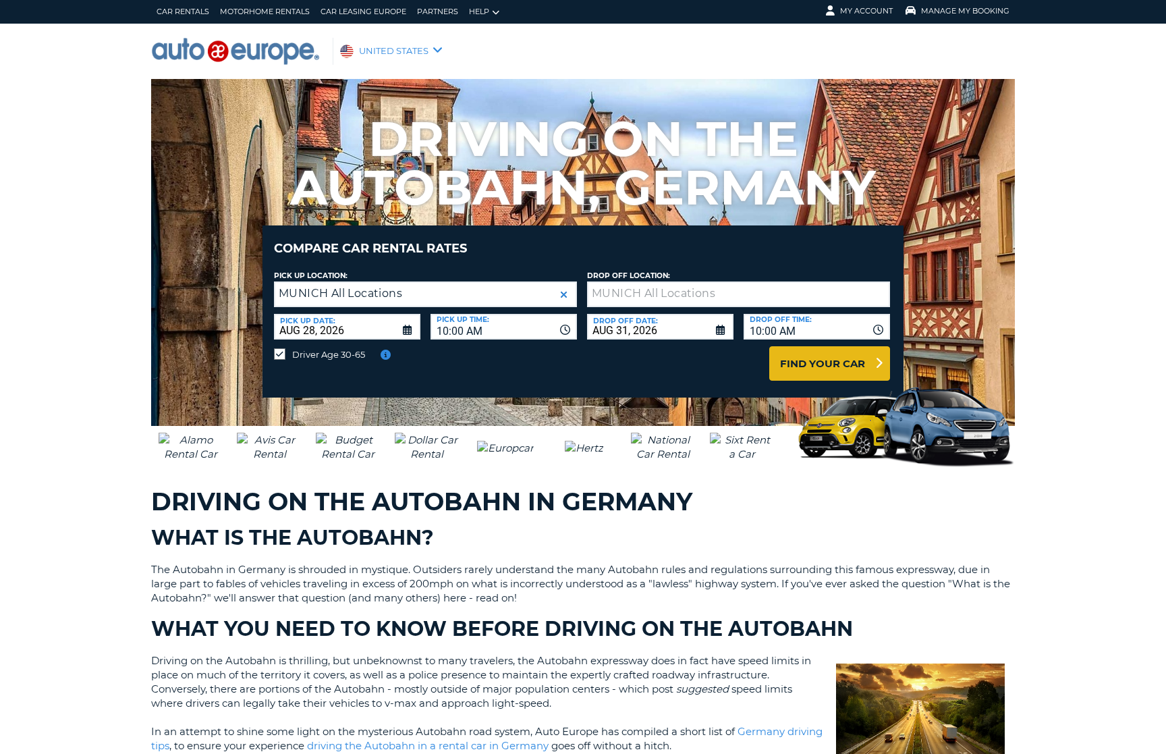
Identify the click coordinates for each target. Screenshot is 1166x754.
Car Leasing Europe (363, 11)
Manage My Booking (965, 11)
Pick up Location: (311, 275)
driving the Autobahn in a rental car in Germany (428, 745)
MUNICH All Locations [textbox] (340, 293)
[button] (563, 294)
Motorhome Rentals (265, 11)
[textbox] (738, 294)
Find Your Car (822, 363)
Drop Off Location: (628, 275)
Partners (437, 11)
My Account (866, 11)
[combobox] (504, 326)
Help (479, 11)
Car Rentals (183, 11)
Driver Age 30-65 (328, 354)
